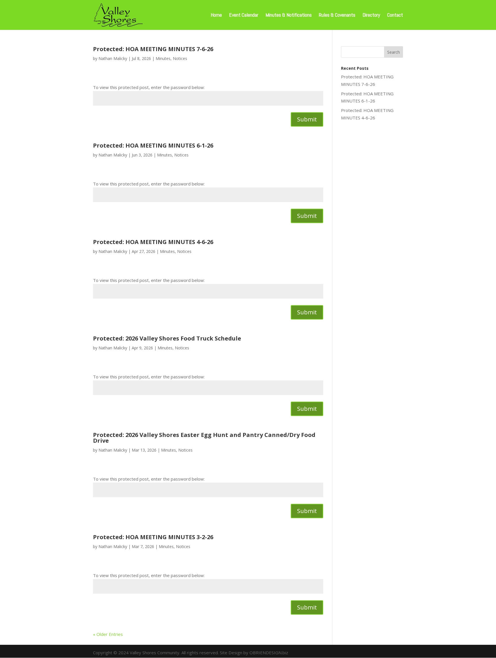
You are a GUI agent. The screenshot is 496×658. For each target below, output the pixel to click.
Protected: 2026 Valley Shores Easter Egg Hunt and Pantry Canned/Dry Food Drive (204, 437)
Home (216, 15)
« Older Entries (108, 634)
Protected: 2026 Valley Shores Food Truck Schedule (167, 338)
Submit (307, 119)
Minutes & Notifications (289, 15)
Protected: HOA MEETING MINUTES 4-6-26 (153, 242)
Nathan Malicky (112, 58)
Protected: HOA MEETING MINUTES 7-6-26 (153, 49)
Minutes (163, 58)
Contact (395, 15)
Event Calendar (243, 15)
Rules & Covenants (337, 15)
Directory (371, 15)
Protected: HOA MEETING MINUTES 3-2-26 (153, 537)
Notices (180, 58)
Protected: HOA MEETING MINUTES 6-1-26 (153, 145)
